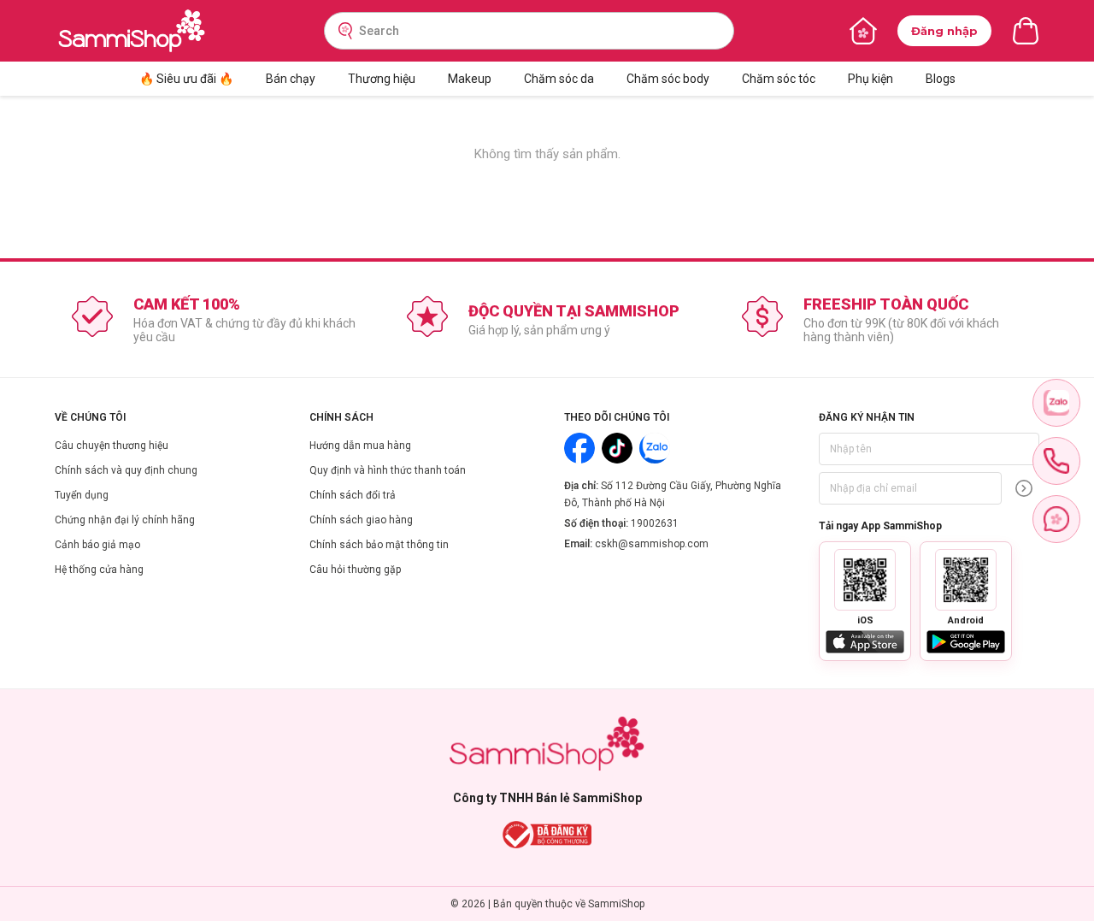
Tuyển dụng (82, 495)
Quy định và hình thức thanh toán (387, 470)
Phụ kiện (870, 79)
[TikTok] (617, 448)
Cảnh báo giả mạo (97, 545)
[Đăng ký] (1024, 488)
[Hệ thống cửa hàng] (863, 30)
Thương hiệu (381, 79)
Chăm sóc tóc (778, 79)
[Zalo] (654, 448)
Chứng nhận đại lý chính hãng (125, 520)
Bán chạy (290, 79)
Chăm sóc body (667, 79)
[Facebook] (579, 448)
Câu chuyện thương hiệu (111, 446)
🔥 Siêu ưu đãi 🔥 (186, 79)
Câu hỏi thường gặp (355, 570)
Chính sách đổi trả (352, 495)
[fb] (1056, 519)
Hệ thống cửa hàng (99, 570)
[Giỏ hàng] (1025, 30)
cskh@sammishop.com (652, 544)
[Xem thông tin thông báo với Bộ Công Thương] (547, 834)
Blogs (941, 79)
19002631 (655, 523)
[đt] (1056, 461)
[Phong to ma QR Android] (966, 580)
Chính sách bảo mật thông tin (379, 545)
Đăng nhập (944, 31)
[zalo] (1056, 403)
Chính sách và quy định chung (126, 470)
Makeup (469, 79)
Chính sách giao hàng (361, 520)
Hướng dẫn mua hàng (360, 446)
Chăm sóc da (559, 79)
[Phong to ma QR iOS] (865, 580)
